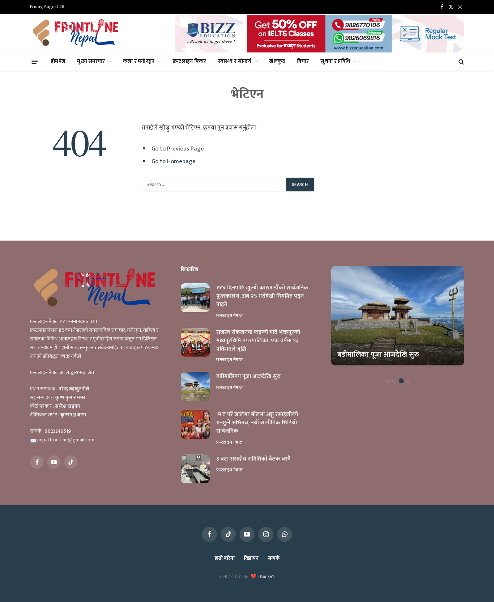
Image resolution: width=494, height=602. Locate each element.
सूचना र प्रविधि (335, 61)
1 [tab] (387, 380)
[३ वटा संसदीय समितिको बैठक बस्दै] (195, 468)
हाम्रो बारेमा (224, 558)
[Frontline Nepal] (76, 33)
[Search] (460, 62)
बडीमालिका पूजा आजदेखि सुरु (248, 377)
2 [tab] (394, 380)
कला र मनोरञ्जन (139, 61)
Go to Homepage (174, 161)
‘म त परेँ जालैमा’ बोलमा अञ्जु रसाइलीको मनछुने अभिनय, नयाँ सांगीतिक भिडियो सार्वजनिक (257, 423)
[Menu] (35, 61)
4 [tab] (408, 380)
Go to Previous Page (178, 149)
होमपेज (58, 61)
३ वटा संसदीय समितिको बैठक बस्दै (253, 459)
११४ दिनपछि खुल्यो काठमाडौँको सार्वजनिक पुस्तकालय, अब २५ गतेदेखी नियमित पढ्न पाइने (262, 296)
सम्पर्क (274, 558)
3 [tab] (401, 380)
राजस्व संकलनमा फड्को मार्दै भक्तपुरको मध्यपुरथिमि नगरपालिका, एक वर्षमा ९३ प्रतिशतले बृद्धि (258, 340)
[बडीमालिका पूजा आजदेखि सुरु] (195, 386)
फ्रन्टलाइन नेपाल (229, 315)
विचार (303, 61)
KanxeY (267, 576)
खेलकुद (277, 61)
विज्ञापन (251, 558)
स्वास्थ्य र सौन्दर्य (234, 61)
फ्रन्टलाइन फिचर (189, 61)
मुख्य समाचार (91, 61)
